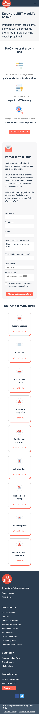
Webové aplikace (8, 613)
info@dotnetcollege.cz (10, 679)
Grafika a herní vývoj (9, 637)
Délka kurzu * (10, 264)
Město (7, 232)
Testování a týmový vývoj (11, 625)
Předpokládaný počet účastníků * (17, 254)
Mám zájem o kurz (18, 132)
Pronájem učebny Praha (11, 658)
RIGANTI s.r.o (7, 597)
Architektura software (10, 629)
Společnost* (9, 222)
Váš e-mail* (9, 213)
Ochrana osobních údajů (27, 712)
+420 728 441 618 (9, 683)
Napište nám (9, 688)
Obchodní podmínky (10, 712)
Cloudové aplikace (9, 641)
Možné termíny (10, 272)
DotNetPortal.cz (8, 593)
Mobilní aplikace (8, 633)
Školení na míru (8, 662)
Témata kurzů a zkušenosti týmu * (17, 240)
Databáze (5, 617)
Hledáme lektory (8, 666)
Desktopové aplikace (10, 621)
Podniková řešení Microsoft (12, 645)
